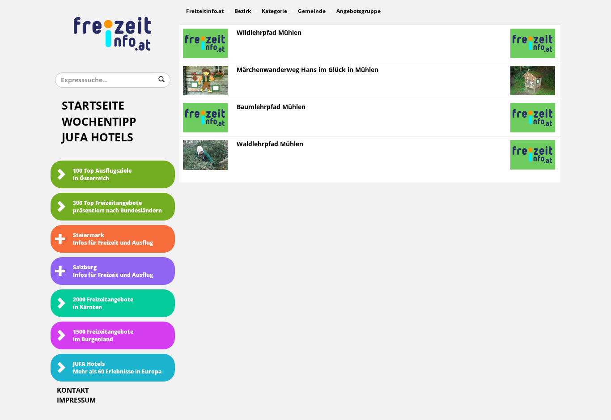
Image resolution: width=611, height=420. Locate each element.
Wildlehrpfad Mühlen (269, 33)
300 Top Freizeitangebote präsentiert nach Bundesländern (117, 207)
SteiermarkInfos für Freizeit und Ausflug (113, 239)
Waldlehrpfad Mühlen (270, 144)
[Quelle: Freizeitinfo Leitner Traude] (205, 155)
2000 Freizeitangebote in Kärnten (103, 303)
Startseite (93, 105)
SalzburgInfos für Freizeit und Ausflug (113, 271)
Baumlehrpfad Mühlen (271, 107)
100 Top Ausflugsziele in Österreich (102, 175)
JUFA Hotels (97, 137)
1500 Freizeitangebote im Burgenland (103, 336)
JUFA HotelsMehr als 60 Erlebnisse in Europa (117, 368)
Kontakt (73, 390)
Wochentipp (99, 121)
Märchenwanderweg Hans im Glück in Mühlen (307, 70)
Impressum (76, 400)
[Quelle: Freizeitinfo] (205, 80)
